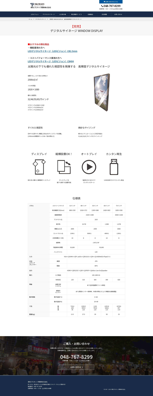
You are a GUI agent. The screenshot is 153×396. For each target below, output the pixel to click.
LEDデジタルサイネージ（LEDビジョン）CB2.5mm (52, 51)
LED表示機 (62, 14)
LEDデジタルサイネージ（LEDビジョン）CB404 (51, 61)
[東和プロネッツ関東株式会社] (40, 5)
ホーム (30, 19)
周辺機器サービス (76, 14)
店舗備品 (90, 14)
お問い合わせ (118, 14)
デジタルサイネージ (49, 14)
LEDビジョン (35, 14)
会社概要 (104, 14)
